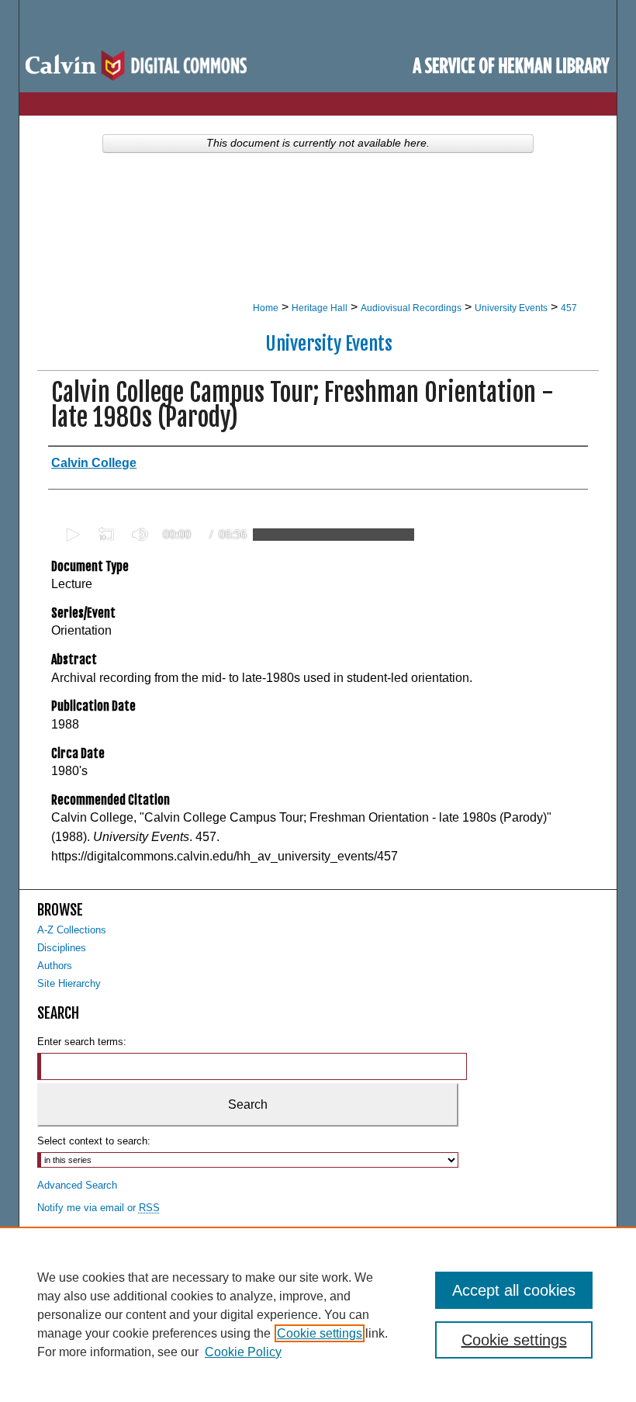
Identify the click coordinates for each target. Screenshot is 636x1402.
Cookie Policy (243, 1352)
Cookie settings (319, 1333)
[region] (318, 1314)
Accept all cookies (514, 1290)
